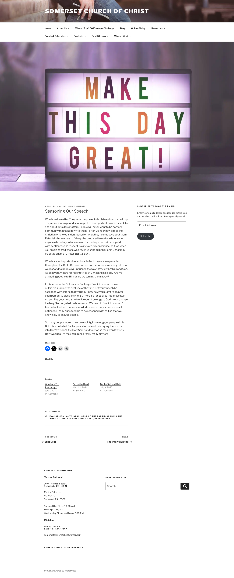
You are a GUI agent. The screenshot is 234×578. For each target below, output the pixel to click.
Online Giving (138, 28)
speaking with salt (80, 419)
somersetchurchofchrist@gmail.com (62, 534)
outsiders (73, 416)
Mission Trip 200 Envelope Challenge (94, 28)
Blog (122, 28)
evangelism (57, 416)
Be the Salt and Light (110, 384)
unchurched (102, 419)
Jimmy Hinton (76, 206)
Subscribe (145, 236)
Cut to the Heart (81, 384)
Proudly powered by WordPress (60, 570)
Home (48, 28)
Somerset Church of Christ (97, 11)
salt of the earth (93, 416)
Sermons (55, 412)
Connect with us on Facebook (63, 548)
